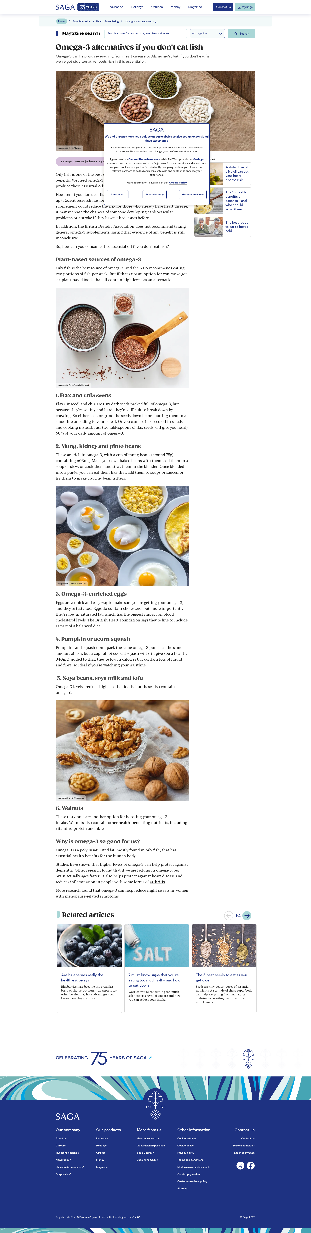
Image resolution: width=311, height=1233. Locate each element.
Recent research (77, 200)
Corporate (63, 1174)
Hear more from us (148, 1138)
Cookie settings (186, 1138)
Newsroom (63, 1160)
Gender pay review (188, 1174)
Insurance (116, 7)
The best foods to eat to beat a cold (236, 227)
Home (61, 21)
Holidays (137, 7)
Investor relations (68, 1153)
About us (61, 1138)
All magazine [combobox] (199, 33)
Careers (61, 1145)
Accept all (117, 194)
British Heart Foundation (117, 620)
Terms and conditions (190, 1160)
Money (175, 7)
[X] (240, 1166)
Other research (88, 870)
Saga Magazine (82, 21)
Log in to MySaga (244, 1153)
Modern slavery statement (193, 1167)
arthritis (157, 881)
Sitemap (182, 1188)
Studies (62, 864)
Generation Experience (151, 1145)
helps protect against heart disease (144, 876)
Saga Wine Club (147, 1160)
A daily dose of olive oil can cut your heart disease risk (236, 173)
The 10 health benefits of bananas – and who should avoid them (236, 200)
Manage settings (193, 194)
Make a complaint (244, 1145)
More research (68, 890)
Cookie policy (185, 1145)
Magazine (195, 7)
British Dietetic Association (109, 226)
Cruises (157, 7)
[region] (157, 164)
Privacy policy (185, 1153)
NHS (144, 268)
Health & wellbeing (107, 21)
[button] (228, 915)
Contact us (248, 1138)
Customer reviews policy (192, 1181)
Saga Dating (145, 1153)
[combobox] (145, 33)
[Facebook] (251, 1166)
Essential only (154, 194)
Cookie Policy (178, 183)
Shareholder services (70, 1167)
